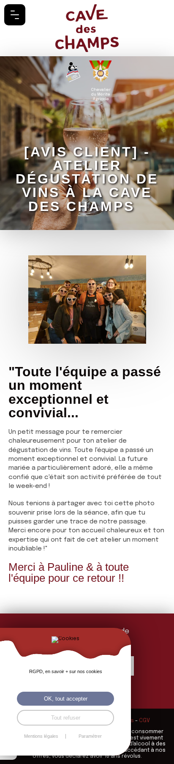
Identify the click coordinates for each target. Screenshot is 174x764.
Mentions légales (41, 736)
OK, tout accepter (65, 699)
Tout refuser (65, 718)
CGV (144, 720)
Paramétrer (90, 736)
